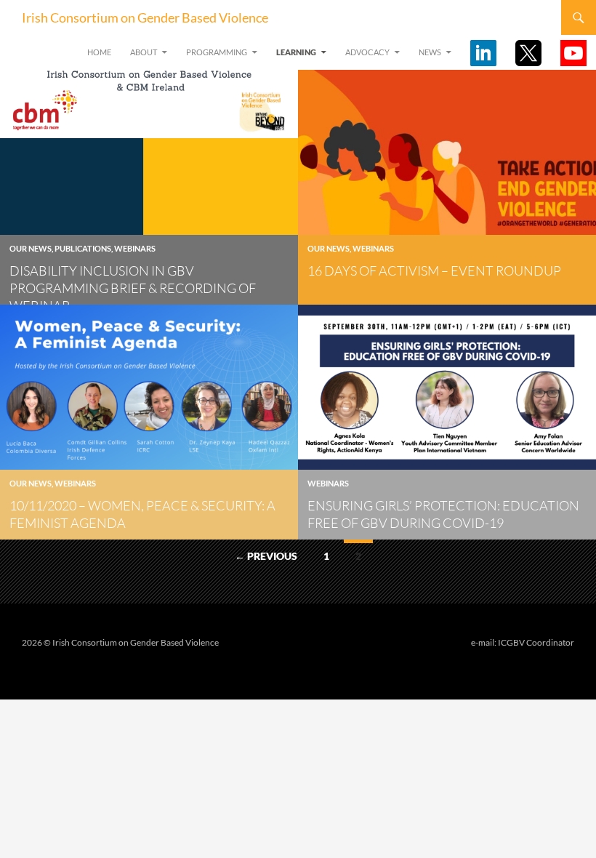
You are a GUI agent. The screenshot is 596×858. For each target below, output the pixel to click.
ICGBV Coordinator (536, 642)
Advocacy (367, 52)
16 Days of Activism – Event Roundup (434, 270)
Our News (30, 248)
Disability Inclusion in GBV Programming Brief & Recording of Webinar (132, 287)
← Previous (266, 556)
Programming (216, 52)
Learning (296, 52)
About (143, 52)
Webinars (135, 248)
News (430, 52)
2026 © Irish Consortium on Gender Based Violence (120, 642)
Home (99, 52)
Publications (83, 248)
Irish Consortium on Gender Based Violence (145, 17)
